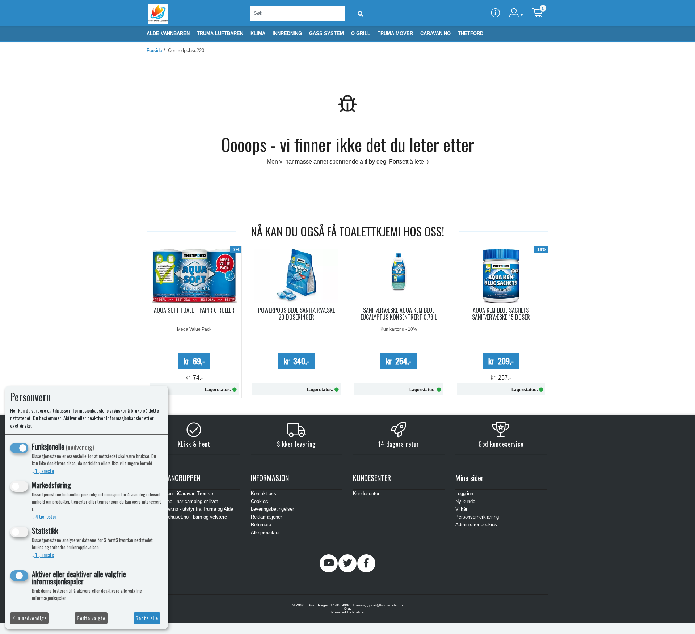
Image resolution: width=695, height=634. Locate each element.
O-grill (360, 33)
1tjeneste (43, 470)
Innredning (287, 33)
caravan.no (435, 33)
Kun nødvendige (29, 618)
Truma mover (395, 33)
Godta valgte (91, 618)
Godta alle (146, 618)
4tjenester (44, 516)
